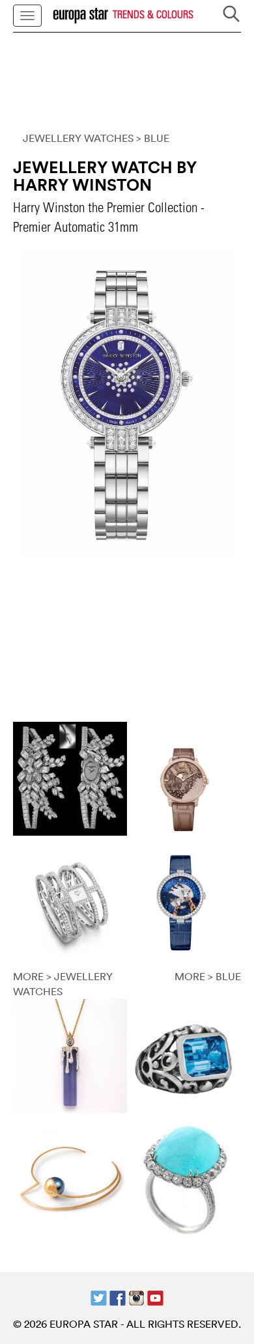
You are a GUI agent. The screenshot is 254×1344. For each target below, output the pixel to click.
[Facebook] (117, 1296)
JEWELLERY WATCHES (78, 137)
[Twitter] (99, 1296)
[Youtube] (155, 1296)
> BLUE (152, 137)
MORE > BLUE (208, 976)
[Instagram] (136, 1296)
